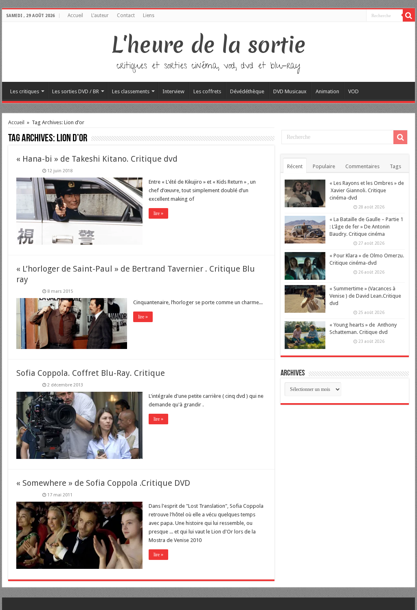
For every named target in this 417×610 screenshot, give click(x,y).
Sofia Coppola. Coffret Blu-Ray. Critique (90, 373)
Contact (126, 15)
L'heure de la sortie (209, 44)
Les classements (130, 91)
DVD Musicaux (290, 91)
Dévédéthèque (247, 91)
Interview (173, 91)
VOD (353, 91)
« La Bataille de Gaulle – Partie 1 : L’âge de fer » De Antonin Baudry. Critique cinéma (366, 226)
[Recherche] (409, 15)
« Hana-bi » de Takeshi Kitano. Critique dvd (97, 159)
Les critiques (24, 91)
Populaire (324, 166)
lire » (158, 213)
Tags (395, 166)
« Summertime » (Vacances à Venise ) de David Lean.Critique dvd (365, 295)
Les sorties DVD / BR (75, 91)
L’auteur (100, 15)
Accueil (75, 15)
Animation (327, 91)
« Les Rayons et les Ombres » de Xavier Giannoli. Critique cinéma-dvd (366, 190)
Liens (148, 15)
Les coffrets (207, 91)
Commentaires (362, 166)
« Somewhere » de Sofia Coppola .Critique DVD (103, 483)
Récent (295, 166)
